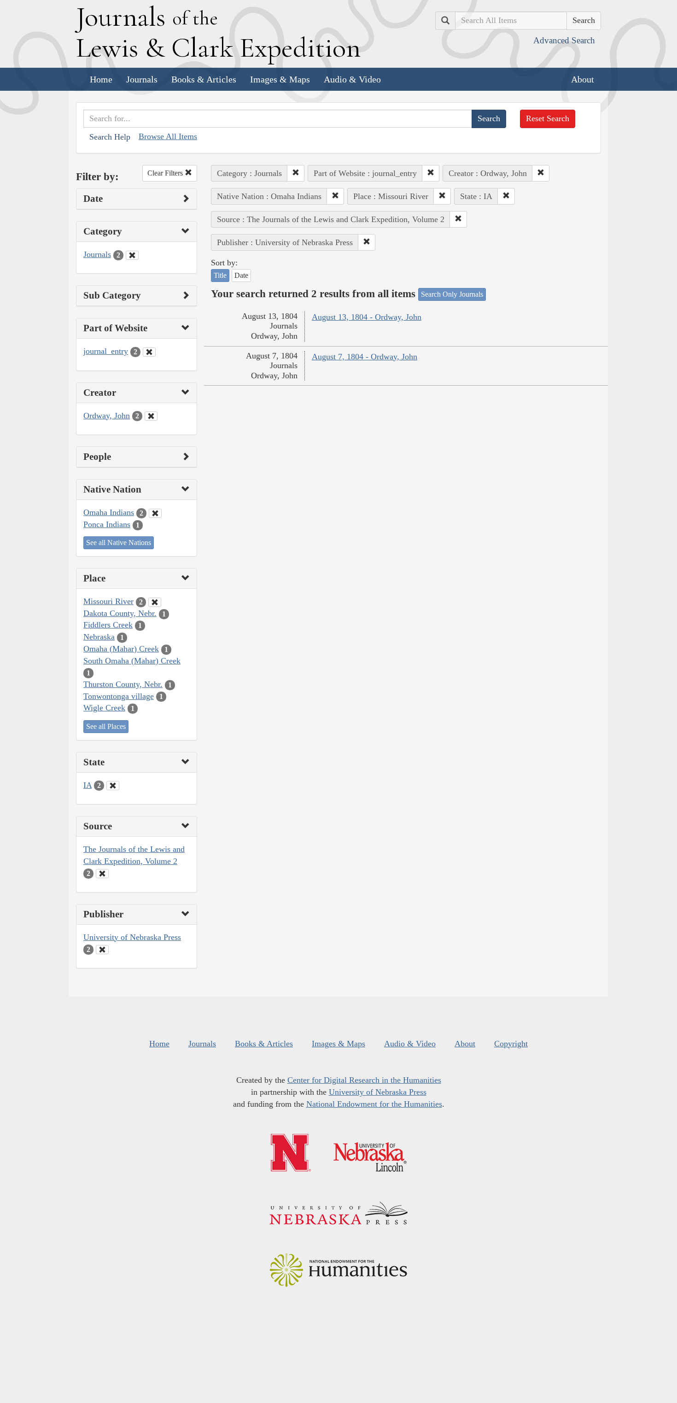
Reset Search (547, 118)
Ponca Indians (106, 524)
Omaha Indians (108, 512)
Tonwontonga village (118, 696)
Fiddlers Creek (108, 624)
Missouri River (108, 601)
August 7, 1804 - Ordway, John (364, 356)
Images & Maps (280, 79)
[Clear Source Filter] (102, 873)
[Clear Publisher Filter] (102, 949)
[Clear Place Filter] (154, 602)
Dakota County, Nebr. (120, 613)
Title (220, 275)
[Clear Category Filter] (132, 255)
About (582, 79)
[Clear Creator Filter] (151, 416)
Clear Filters (166, 173)
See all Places (106, 726)
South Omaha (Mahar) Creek (132, 660)
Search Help (109, 136)
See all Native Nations (118, 542)
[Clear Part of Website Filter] (149, 352)
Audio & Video (352, 79)
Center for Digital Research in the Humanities (364, 1080)
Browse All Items (168, 136)
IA (87, 785)
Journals (142, 79)
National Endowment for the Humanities (374, 1104)
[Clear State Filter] (112, 785)
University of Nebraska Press (132, 937)
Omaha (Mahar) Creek (121, 648)
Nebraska (99, 636)
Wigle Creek (104, 707)
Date (241, 275)
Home (101, 79)
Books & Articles (203, 79)
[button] (295, 173)
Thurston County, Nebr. (123, 684)
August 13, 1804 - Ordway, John (366, 317)
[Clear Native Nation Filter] (155, 513)
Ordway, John (106, 415)
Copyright (511, 1043)
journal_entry (105, 351)
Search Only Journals (452, 294)
